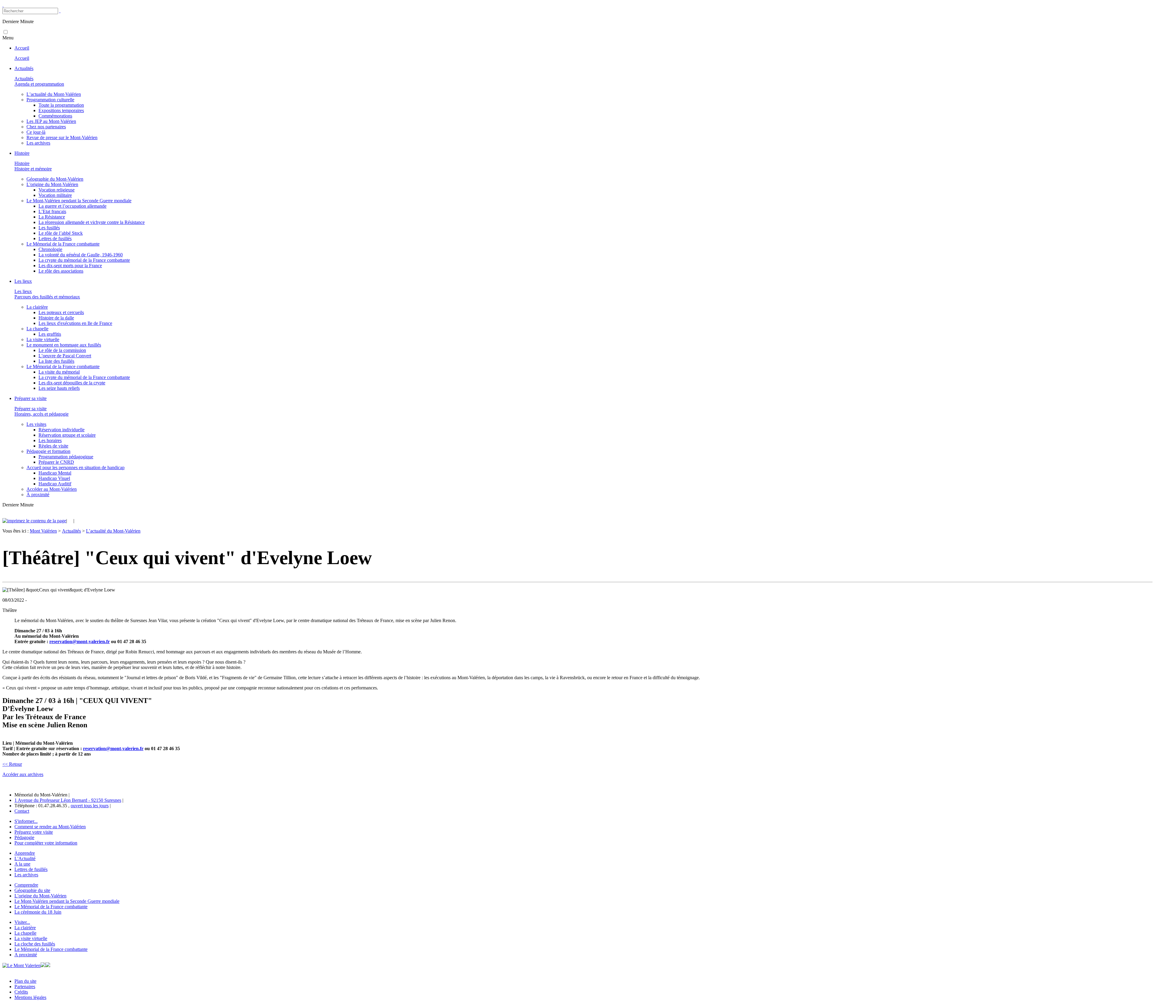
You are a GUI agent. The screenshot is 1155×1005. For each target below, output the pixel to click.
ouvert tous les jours (90, 805)
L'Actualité (24, 858)
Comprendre (26, 884)
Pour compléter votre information (45, 842)
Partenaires (24, 986)
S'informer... (26, 821)
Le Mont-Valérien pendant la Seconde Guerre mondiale (66, 901)
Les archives (26, 874)
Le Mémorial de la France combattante (51, 906)
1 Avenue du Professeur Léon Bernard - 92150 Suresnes (67, 800)
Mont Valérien (43, 530)
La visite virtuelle (30, 938)
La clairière (25, 927)
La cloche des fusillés (34, 943)
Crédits (21, 991)
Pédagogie (24, 837)
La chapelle (25, 933)
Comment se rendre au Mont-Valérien (50, 826)
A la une (22, 863)
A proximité (25, 954)
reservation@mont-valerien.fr (79, 641)
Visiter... (22, 922)
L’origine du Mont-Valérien (40, 895)
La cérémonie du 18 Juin (37, 912)
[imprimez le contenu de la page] (34, 520)
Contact (21, 811)
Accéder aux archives (22, 774)
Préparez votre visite (33, 832)
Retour (12, 764)
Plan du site (25, 981)
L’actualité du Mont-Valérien (113, 530)
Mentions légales (30, 997)
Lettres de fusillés (31, 869)
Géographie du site (32, 890)
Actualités (71, 530)
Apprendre (24, 853)
